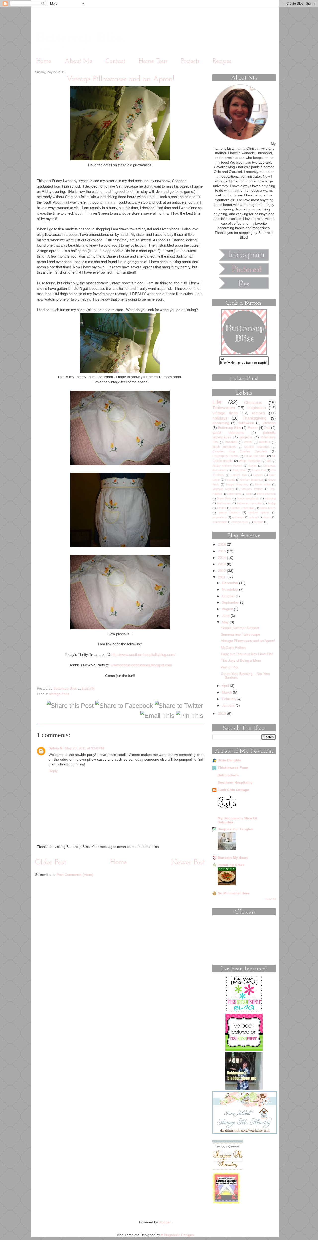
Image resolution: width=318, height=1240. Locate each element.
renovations (219, 517)
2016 (222, 544)
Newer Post (188, 862)
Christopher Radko (225, 456)
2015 (222, 551)
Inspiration (256, 408)
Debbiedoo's (228, 775)
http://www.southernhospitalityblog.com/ (143, 655)
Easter (253, 428)
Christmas (253, 402)
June (226, 616)
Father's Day (239, 474)
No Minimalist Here (233, 893)
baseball (231, 442)
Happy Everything (237, 484)
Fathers (258, 474)
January (229, 705)
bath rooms (224, 503)
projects (246, 437)
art (269, 461)
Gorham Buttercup (251, 479)
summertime (219, 521)
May (226, 622)
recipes (258, 413)
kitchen (221, 507)
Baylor (253, 465)
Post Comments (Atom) (75, 875)
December (230, 583)
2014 (222, 558)
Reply (53, 771)
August (228, 609)
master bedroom (229, 512)
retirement (238, 517)
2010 (222, 713)
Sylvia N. (56, 748)
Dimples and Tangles (235, 829)
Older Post (50, 862)
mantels (264, 442)
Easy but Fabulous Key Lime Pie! (247, 654)
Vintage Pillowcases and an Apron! (248, 641)
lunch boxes (268, 507)
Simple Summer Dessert (240, 628)
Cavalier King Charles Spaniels (239, 451)
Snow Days (224, 498)
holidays (219, 418)
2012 (222, 571)
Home (43, 61)
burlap (272, 503)
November (230, 589)
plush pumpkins (224, 447)
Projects (190, 61)
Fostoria (230, 479)
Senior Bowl (234, 493)
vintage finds (59, 694)
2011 (222, 577)
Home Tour (153, 61)
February (229, 699)
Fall (267, 428)
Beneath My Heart (233, 858)
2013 (222, 564)
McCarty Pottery (252, 489)
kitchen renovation (243, 507)
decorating (220, 423)
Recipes (222, 61)
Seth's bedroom (266, 493)
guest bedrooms (228, 432)
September (231, 602)
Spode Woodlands (248, 498)
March (227, 692)
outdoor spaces (259, 512)
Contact (115, 61)
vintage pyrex (240, 521)
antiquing (270, 498)
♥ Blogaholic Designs (177, 1235)
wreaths (258, 521)
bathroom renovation (249, 503)
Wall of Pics (230, 667)
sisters (267, 517)
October (229, 596)
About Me (78, 61)
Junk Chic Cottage (233, 790)
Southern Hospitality (235, 782)
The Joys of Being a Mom (241, 660)
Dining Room (239, 470)
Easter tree (259, 470)
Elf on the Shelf (255, 456)
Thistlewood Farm (233, 768)
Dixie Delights (229, 760)
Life (216, 402)
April (226, 686)
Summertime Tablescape (240, 634)
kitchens (269, 423)
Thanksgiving (255, 418)
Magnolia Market (223, 489)
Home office (262, 484)
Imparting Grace (231, 865)
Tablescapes (223, 408)
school (253, 517)
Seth (249, 493)
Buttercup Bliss (79, 36)
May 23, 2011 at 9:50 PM (84, 748)
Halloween (246, 423)
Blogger (165, 1222)
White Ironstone (250, 461)
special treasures (256, 447)
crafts (248, 442)
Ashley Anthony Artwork (227, 465)
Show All (271, 899)
